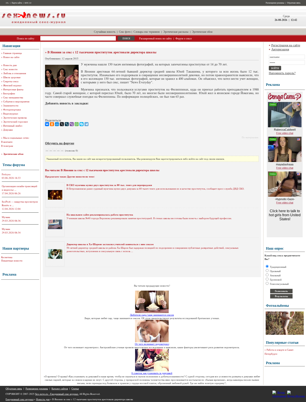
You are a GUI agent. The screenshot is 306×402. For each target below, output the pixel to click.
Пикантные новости (11, 260)
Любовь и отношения (14, 73)
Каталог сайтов (60, 388)
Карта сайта (17, 3)
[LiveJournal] (67, 124)
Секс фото (125, 31)
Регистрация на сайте (285, 45)
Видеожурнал (10, 113)
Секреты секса (10, 81)
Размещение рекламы (275, 3)
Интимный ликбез (12, 125)
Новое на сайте (11, 57)
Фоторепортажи (12, 109)
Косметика (6, 257)
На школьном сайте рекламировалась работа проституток (100, 214)
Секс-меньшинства (13, 97)
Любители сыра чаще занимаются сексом (152, 314)
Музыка (6, 217)
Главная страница (12, 53)
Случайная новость (104, 31)
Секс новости (10, 69)
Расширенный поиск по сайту (155, 38)
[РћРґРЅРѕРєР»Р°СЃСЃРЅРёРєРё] (52, 124)
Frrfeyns (6, 174)
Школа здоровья (11, 77)
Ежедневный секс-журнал (19, 399)
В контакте (7, 141)
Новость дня (10, 65)
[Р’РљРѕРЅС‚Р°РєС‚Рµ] (47, 124)
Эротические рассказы (175, 31)
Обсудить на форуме (59, 143)
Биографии (9, 93)
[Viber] (72, 124)
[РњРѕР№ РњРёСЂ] (57, 124)
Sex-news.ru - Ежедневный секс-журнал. (57, 394)
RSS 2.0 (28, 3)
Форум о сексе (183, 38)
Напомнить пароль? (282, 73)
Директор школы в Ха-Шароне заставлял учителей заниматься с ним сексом (110, 244)
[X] (62, 124)
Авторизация (280, 49)
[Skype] (82, 124)
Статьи (75, 388)
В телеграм (7, 145)
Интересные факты (13, 89)
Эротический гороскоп (15, 121)
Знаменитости (10, 105)
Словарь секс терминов (147, 31)
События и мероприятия (16, 101)
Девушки (8, 129)
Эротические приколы (15, 117)
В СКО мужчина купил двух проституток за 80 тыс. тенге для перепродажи (109, 185)
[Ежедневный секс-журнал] (33, 25)
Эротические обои (202, 31)
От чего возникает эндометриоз (152, 344)
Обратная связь (293, 3)
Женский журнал (12, 85)
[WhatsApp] (77, 124)
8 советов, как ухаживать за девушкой (151, 373)
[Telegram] (86, 124)
